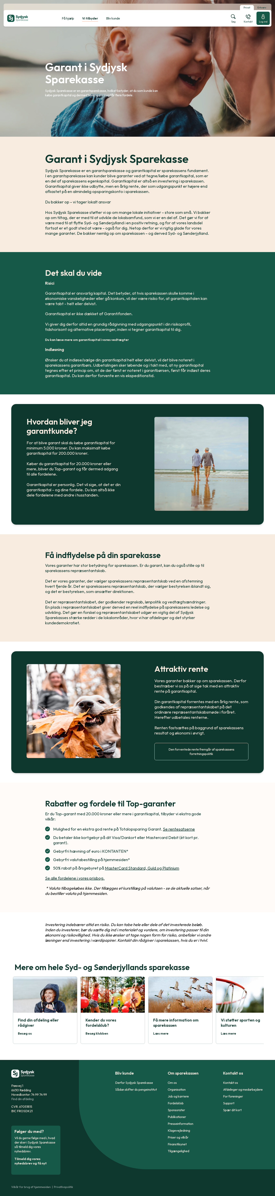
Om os (172, 1083)
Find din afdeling (22, 1099)
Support (228, 1103)
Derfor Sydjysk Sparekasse (134, 1083)
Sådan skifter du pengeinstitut (136, 1089)
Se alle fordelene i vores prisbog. (74, 878)
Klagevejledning (179, 1130)
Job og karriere (178, 1096)
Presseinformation (180, 1124)
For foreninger (233, 1096)
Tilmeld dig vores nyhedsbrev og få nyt (30, 1161)
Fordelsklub (176, 1103)
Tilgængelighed (178, 1151)
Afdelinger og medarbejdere (243, 1089)
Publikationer (177, 1117)
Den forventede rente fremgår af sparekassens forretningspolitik (201, 751)
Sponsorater (176, 1110)
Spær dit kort (232, 1110)
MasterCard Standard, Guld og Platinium (142, 868)
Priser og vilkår (178, 1137)
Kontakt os (230, 1083)
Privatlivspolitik (63, 1187)
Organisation (177, 1089)
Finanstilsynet (177, 1144)
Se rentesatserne (179, 829)
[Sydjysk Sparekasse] (27, 18)
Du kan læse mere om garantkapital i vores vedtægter (87, 340)
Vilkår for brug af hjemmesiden (31, 1187)
